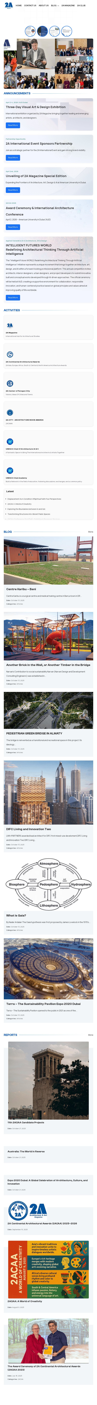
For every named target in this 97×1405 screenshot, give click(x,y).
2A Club (81, 5)
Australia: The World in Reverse (26, 1151)
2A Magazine (68, 5)
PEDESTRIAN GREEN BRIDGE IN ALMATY (34, 733)
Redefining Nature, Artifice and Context (24, 500)
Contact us (30, 5)
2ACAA (20, 1379)
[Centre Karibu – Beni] (48, 560)
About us (44, 5)
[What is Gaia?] (48, 883)
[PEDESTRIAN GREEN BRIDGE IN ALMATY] (48, 710)
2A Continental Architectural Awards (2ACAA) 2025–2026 (42, 1223)
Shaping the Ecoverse (17, 511)
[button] (30, 31)
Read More (13, 125)
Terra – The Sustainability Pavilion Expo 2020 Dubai (43, 1004)
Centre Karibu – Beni (21, 589)
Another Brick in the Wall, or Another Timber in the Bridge (48, 665)
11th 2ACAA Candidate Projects (26, 1122)
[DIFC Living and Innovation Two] (48, 792)
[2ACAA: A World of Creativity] (48, 1271)
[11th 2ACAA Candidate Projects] (48, 1082)
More (90, 531)
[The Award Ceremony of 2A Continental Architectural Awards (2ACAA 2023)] (48, 1342)
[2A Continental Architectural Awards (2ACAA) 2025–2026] (27, 1212)
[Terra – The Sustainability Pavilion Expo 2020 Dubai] (48, 968)
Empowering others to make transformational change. (30, 506)
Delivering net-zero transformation (22, 495)
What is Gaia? (16, 915)
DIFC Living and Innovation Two (28, 829)
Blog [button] (53, 5)
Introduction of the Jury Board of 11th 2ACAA (26, 516)
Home (19, 5)
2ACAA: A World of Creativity (25, 1301)
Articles (20, 604)
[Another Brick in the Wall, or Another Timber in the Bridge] (48, 636)
